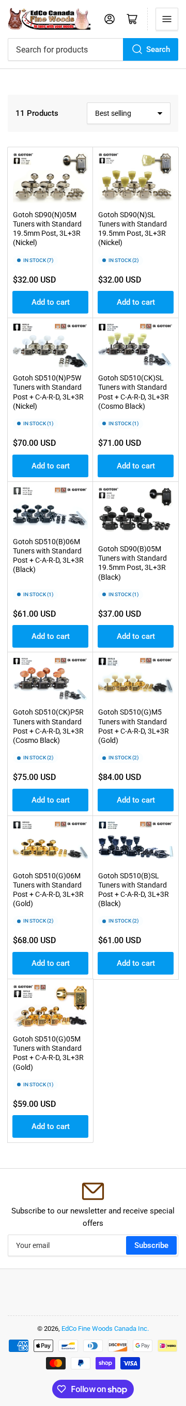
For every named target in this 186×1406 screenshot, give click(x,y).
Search (158, 49)
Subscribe (151, 1245)
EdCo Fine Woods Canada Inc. (105, 1328)
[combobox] (93, 49)
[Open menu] (167, 19)
